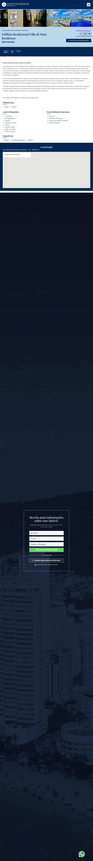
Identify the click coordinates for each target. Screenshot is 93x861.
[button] (88, 4)
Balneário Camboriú (21, 30)
